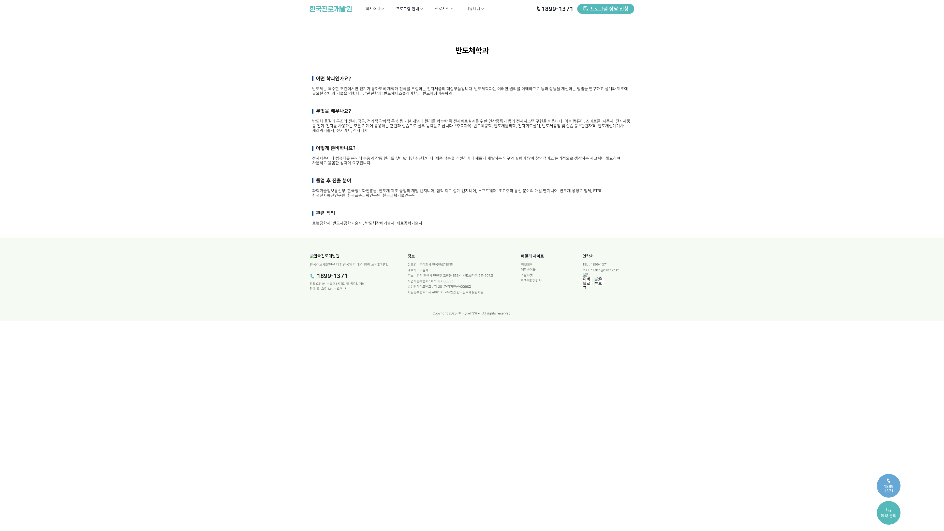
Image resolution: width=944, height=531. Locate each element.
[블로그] (587, 281)
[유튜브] (599, 281)
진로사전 (442, 9)
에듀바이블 (528, 269)
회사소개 (373, 9)
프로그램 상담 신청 (609, 9)
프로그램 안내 (407, 9)
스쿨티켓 (527, 275)
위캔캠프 (527, 264)
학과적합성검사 (531, 280)
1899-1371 (557, 9)
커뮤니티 (472, 9)
